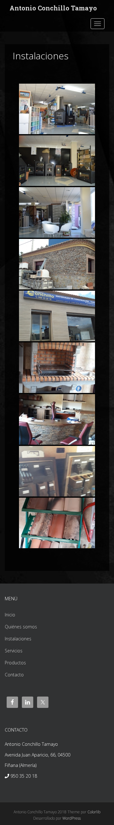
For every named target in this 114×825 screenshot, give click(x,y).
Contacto (14, 675)
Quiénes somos (21, 627)
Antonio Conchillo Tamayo (53, 8)
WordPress (71, 818)
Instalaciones (18, 639)
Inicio (10, 615)
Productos (15, 663)
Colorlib (93, 812)
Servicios (13, 651)
